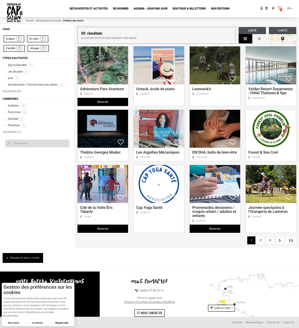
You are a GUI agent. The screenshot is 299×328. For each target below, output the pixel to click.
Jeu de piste (17, 71)
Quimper (15, 118)
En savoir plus (10, 315)
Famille (13, 48)
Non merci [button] (13, 322)
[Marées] (260, 8)
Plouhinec (16, 125)
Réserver (102, 102)
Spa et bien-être (19, 65)
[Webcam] (268, 8)
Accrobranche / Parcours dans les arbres (35, 84)
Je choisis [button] (37, 322)
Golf (12, 78)
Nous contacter (151, 313)
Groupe (37, 48)
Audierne (16, 105)
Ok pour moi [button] (61, 322)
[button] (88, 9)
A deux (13, 38)
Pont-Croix (16, 112)
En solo (36, 38)
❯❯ (291, 240)
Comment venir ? (223, 308)
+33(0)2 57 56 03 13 (151, 290)
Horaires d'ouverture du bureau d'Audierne (149, 302)
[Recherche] (274, 9)
